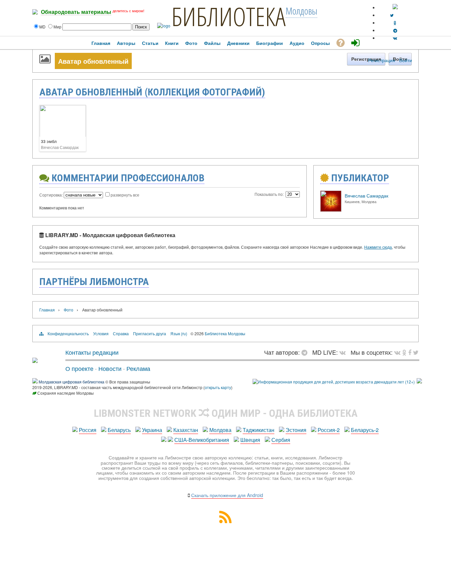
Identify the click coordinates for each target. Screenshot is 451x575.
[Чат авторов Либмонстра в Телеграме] (395, 30)
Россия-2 (329, 430)
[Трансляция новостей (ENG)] (392, 15)
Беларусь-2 (365, 430)
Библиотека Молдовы (225, 333)
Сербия (280, 440)
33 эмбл (49, 141)
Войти (405, 60)
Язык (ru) (178, 333)
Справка (121, 333)
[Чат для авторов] (306, 352)
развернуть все (125, 195)
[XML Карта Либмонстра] (225, 521)
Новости (109, 368)
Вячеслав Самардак (60, 147)
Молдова (220, 430)
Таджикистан (258, 430)
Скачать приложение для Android (227, 495)
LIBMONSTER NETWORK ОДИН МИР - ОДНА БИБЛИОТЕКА (226, 413)
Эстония (296, 430)
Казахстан (185, 430)
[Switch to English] (395, 7)
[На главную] (35, 360)
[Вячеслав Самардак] (330, 210)
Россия (87, 430)
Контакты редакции (92, 352)
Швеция (250, 440)
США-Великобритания (201, 440)
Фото (68, 309)
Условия (101, 333)
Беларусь (119, 430)
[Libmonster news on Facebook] (409, 352)
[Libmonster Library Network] (419, 381)
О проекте (79, 368)
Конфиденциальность (68, 333)
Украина (152, 430)
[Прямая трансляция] (344, 352)
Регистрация (381, 60)
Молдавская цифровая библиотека (71, 381)
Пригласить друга (149, 333)
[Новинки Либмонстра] (404, 352)
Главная (47, 309)
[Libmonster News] (416, 352)
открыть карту (218, 387)
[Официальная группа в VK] (395, 38)
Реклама (138, 368)
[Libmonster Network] (334, 381)
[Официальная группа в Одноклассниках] (395, 22)
